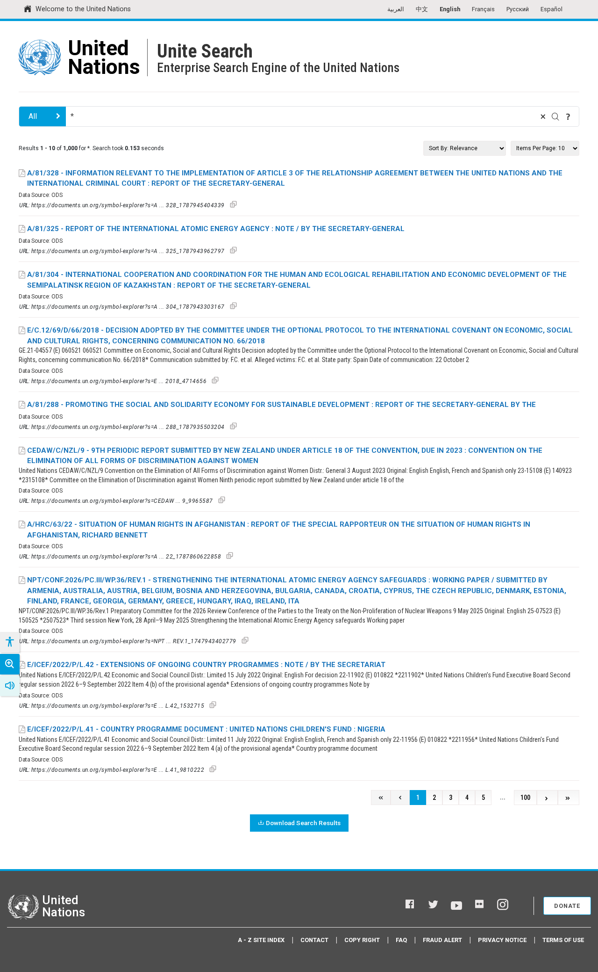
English (450, 9)
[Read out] (10, 685)
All (32, 116)
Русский (517, 9)
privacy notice (502, 939)
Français (483, 9)
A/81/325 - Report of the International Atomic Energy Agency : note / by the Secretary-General (216, 229)
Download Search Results (303, 823)
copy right (362, 939)
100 (525, 798)
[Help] (568, 116)
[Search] (555, 116)
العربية (395, 9)
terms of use (563, 939)
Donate (567, 905)
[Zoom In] (10, 664)
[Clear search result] (543, 116)
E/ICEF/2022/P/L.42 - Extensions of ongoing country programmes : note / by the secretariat (206, 664)
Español (551, 9)
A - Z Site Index (261, 939)
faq (401, 939)
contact (314, 939)
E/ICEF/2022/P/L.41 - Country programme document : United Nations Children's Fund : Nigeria (206, 729)
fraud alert (442, 939)
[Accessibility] (9, 642)
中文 (422, 9)
